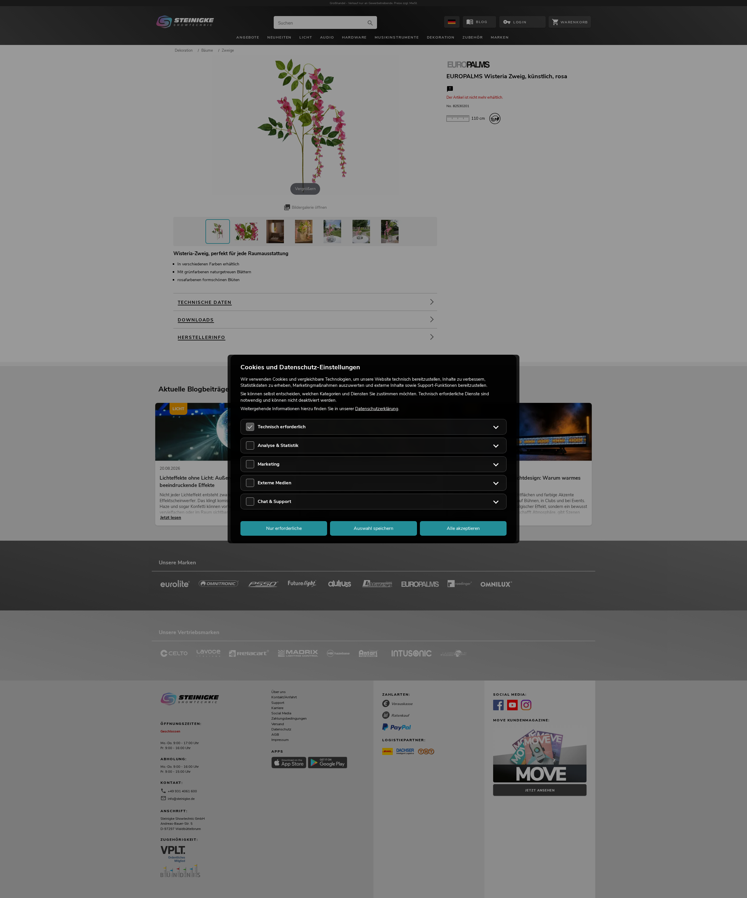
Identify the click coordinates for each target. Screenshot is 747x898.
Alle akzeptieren (463, 528)
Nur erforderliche (284, 528)
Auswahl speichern (373, 528)
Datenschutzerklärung (376, 408)
